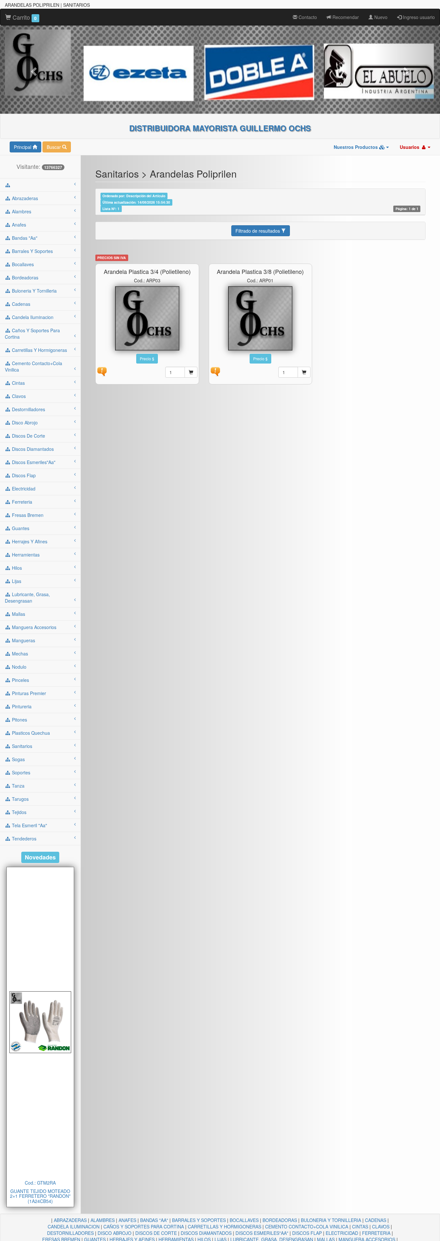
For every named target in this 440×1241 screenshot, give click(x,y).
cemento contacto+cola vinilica (33, 366)
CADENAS (375, 1220)
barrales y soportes (32, 251)
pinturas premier (28, 693)
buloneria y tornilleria (34, 290)
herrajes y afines (29, 541)
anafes (18, 224)
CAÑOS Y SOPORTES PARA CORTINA (143, 1226)
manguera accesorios (33, 627)
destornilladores (28, 409)
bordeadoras (24, 277)
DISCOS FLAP (307, 1233)
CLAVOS (380, 1226)
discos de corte (28, 435)
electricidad (23, 488)
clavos (18, 396)
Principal (23, 147)
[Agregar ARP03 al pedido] (191, 372)
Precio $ (147, 358)
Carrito (24, 17)
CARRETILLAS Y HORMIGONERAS (224, 1226)
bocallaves (22, 264)
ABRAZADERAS (70, 1220)
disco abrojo (24, 422)
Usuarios (410, 147)
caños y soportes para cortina (32, 333)
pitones (19, 719)
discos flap (23, 475)
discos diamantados (32, 449)
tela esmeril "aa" (29, 825)
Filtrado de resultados (258, 231)
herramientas (25, 554)
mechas (19, 653)
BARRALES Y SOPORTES (199, 1220)
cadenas (20, 304)
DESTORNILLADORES (70, 1233)
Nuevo (380, 17)
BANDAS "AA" (154, 1220)
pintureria (21, 706)
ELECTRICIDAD (342, 1233)
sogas (18, 759)
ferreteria (21, 502)
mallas (18, 614)
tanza (17, 785)
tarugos (20, 799)
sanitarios (21, 746)
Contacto (307, 17)
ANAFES (127, 1220)
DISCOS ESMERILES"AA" (261, 1233)
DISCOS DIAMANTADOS (206, 1233)
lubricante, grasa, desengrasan (27, 597)
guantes (20, 528)
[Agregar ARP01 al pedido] (304, 372)
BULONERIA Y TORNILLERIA (331, 1220)
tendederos (23, 838)
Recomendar (345, 17)
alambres (21, 211)
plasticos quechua (30, 733)
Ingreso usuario (418, 17)
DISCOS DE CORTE (156, 1233)
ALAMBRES (103, 1220)
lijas (16, 581)
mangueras (23, 640)
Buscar (54, 147)
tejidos (18, 812)
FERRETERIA (376, 1233)
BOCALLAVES (244, 1220)
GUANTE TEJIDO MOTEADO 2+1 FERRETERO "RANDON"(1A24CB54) (40, 1196)
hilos (16, 568)
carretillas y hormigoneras (39, 350)
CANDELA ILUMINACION (74, 1226)
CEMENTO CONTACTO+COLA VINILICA (306, 1226)
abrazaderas (24, 198)
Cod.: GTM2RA (40, 1182)
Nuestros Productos (356, 147)
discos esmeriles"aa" (33, 462)
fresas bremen (27, 515)
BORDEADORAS (280, 1220)
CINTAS (360, 1226)
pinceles (20, 680)
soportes (20, 772)
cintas (18, 383)
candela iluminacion (32, 317)
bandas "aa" (24, 238)
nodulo (18, 667)
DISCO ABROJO (114, 1233)
